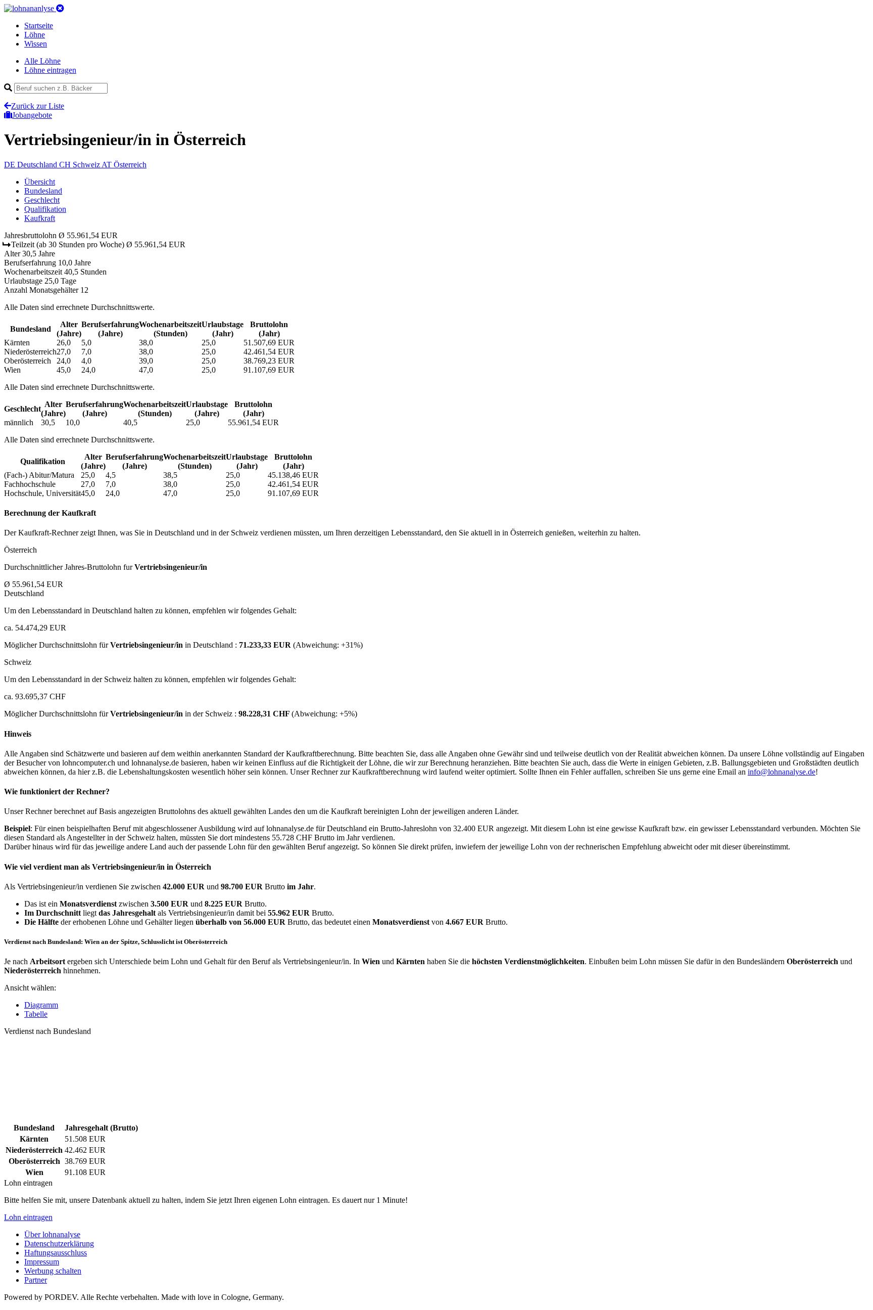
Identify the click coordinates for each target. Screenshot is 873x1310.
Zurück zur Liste (37, 106)
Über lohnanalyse (52, 1234)
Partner (35, 1280)
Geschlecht (42, 200)
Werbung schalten (52, 1271)
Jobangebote (32, 115)
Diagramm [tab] (41, 1005)
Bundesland (43, 191)
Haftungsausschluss (55, 1252)
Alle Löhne (42, 61)
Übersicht (39, 181)
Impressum (41, 1261)
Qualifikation (45, 209)
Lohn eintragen (28, 1217)
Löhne (34, 34)
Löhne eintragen (50, 70)
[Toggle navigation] (60, 8)
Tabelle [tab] (35, 1014)
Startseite (38, 25)
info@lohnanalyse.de (781, 771)
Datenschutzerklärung (59, 1243)
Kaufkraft (39, 218)
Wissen (35, 43)
